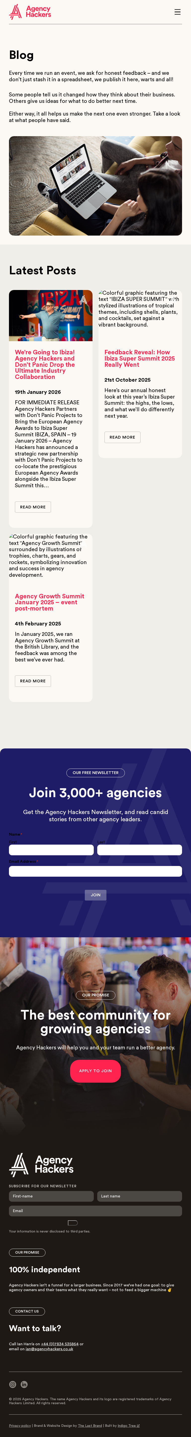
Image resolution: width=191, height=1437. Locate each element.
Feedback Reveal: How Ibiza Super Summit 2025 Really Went (139, 359)
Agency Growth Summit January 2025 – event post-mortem (49, 603)
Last (101, 842)
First (13, 842)
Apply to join (95, 1071)
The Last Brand (90, 1426)
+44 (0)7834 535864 (60, 1344)
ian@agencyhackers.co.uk (49, 1349)
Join (95, 895)
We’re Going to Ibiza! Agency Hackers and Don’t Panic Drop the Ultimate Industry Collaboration (45, 365)
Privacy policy (20, 1426)
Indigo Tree (127, 1426)
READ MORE (33, 507)
